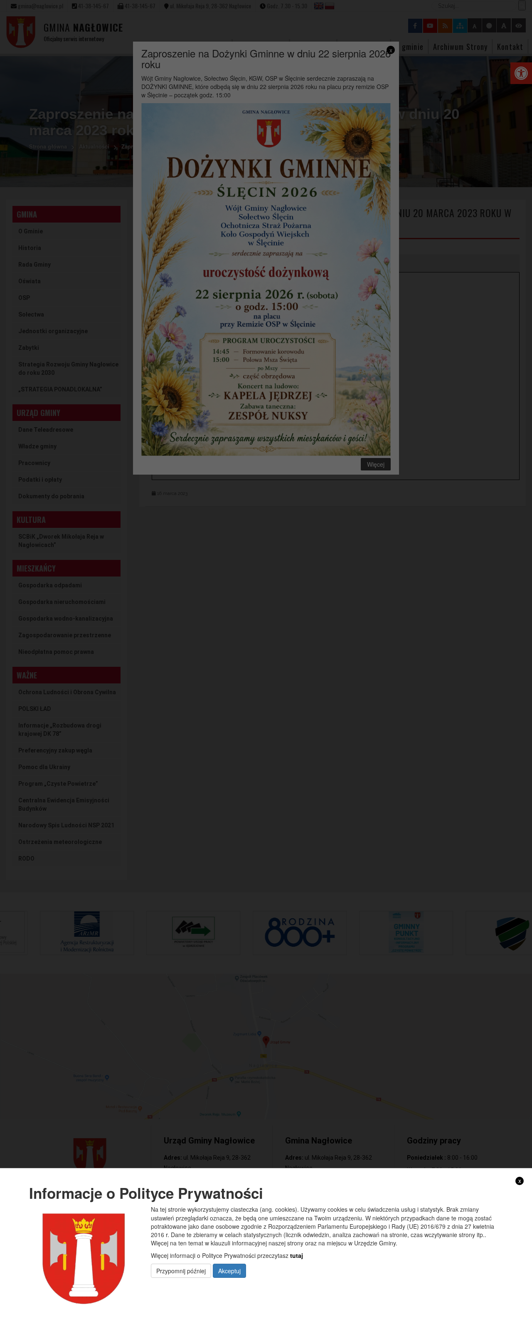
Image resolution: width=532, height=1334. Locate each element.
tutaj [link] (296, 1255)
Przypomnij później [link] (181, 1270)
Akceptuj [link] (229, 1270)
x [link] (519, 1181)
